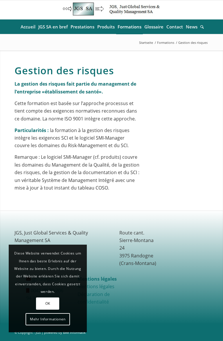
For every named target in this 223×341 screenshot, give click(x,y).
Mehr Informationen (48, 319)
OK (47, 303)
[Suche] (201, 26)
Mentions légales (96, 286)
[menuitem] (28, 26)
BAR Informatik (74, 332)
